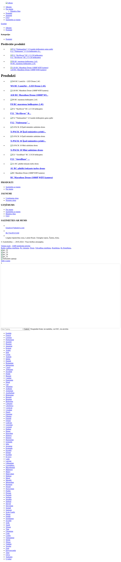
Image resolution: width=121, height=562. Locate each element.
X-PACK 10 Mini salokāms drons (26, 150)
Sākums (9, 7)
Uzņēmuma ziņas (12, 198)
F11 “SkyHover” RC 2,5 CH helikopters (25, 57)
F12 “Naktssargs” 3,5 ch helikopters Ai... (25, 51)
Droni (32, 248)
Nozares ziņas (11, 200)
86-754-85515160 (12, 233)
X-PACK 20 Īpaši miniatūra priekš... (28, 131)
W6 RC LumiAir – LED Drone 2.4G (28, 86)
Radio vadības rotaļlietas (10, 248)
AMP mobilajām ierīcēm (21, 246)
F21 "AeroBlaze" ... (20, 159)
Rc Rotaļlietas (66, 248)
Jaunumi (9, 15)
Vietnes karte (6, 246)
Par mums (9, 9)
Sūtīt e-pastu (5, 261)
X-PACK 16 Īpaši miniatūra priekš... (28, 141)
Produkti (9, 13)
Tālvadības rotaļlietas (43, 248)
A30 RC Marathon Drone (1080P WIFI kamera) (28, 70)
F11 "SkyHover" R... (20, 113)
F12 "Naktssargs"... (20, 122)
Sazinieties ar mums (13, 20)
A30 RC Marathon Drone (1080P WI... (29, 95)
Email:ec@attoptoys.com (15, 228)
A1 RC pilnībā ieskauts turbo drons (27, 168)
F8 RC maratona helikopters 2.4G (23, 64)
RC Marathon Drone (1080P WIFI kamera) (31, 177)
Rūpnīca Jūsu (15, 11)
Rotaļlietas (56, 248)
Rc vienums (24, 248)
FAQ (7, 18)
